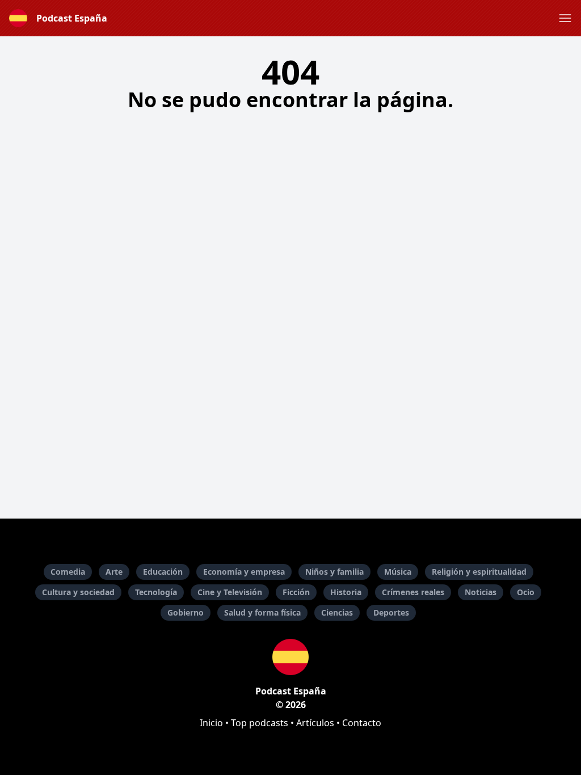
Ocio (525, 592)
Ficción (296, 592)
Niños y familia (334, 571)
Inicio (211, 723)
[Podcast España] (290, 657)
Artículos (315, 723)
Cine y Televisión (229, 592)
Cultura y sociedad (78, 592)
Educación (163, 571)
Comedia (67, 571)
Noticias (480, 592)
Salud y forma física (262, 612)
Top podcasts (259, 723)
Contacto (361, 723)
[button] (565, 18)
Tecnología (156, 592)
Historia (345, 592)
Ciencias (337, 612)
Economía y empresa (244, 571)
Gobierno (185, 612)
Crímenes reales (413, 592)
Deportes (391, 612)
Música (397, 571)
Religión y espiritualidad (479, 571)
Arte (114, 571)
